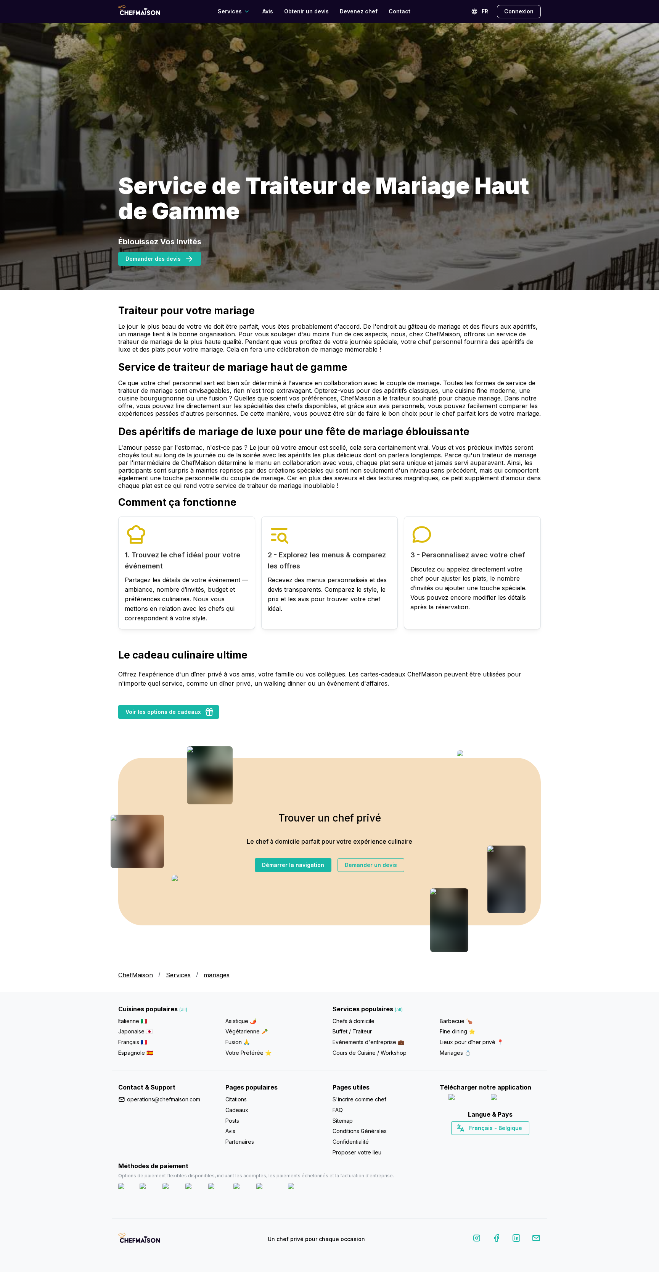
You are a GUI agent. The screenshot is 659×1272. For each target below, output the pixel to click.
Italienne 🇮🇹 (132, 1021)
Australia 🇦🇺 (502, 1141)
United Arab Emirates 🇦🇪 (495, 1141)
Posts (232, 1120)
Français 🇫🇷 (132, 1042)
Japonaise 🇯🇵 (135, 1031)
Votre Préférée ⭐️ (248, 1052)
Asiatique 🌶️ (240, 1021)
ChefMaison (135, 975)
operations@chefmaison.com (163, 1099)
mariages (217, 975)
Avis (267, 11)
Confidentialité (351, 1141)
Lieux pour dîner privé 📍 (471, 1042)
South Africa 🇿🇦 (488, 1141)
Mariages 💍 (455, 1052)
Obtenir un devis (306, 11)
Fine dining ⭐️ (457, 1031)
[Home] (139, 11)
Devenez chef (359, 11)
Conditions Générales (360, 1131)
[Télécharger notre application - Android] (511, 1099)
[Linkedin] (516, 1239)
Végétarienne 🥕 (246, 1031)
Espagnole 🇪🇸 (135, 1052)
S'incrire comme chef (359, 1099)
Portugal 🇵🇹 (465, 1141)
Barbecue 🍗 (456, 1021)
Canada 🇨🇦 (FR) (483, 1141)
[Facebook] (496, 1239)
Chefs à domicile (354, 1021)
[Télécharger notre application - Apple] (466, 1099)
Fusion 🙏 (237, 1042)
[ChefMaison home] (139, 1241)
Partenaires (239, 1141)
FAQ (338, 1110)
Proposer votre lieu (357, 1152)
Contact (399, 11)
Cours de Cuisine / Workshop (370, 1052)
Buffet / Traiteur (352, 1031)
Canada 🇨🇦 (478, 1141)
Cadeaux (236, 1110)
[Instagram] (476, 1239)
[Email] (536, 1239)
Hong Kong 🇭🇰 (510, 1141)
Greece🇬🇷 (469, 1141)
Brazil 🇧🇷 (505, 1141)
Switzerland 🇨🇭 (474, 1141)
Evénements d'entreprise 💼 (368, 1042)
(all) (183, 1009)
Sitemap (343, 1120)
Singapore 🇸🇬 (515, 1141)
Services (178, 975)
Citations (236, 1099)
